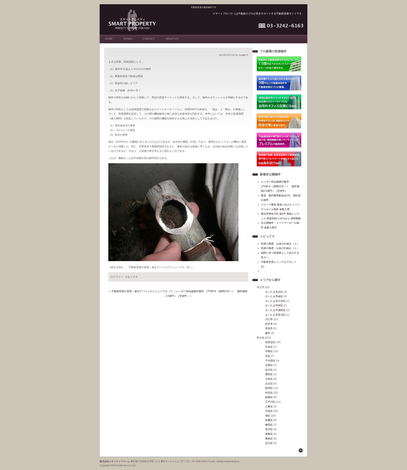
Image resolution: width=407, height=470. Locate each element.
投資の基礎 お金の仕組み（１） (280, 248)
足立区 (269, 443)
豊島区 (269, 438)
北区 (267, 356)
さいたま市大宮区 (275, 301)
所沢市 (269, 323)
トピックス (131, 276)
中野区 (269, 351)
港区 (267, 415)
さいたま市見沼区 (275, 314)
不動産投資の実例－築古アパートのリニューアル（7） (143, 291)
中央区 (269, 346)
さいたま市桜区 (274, 305)
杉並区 (269, 392)
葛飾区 (269, 433)
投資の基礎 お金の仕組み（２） (280, 243)
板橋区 (269, 397)
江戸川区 (270, 401)
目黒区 (269, 420)
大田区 (269, 378)
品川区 (269, 369)
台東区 (269, 365)
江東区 (269, 406)
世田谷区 (270, 342)
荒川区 (269, 429)
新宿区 (269, 388)
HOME (109, 38)
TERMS (127, 38)
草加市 (269, 328)
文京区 (269, 383)
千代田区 (270, 360)
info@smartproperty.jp (228, 461)
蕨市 (267, 333)
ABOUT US (171, 38)
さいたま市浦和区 (275, 310)
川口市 (269, 319)
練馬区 (269, 424)
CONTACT (149, 38)
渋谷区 (269, 410)
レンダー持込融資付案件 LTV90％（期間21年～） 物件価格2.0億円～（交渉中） (280, 186)
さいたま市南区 (274, 296)
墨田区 (269, 374)
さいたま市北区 (274, 291)
